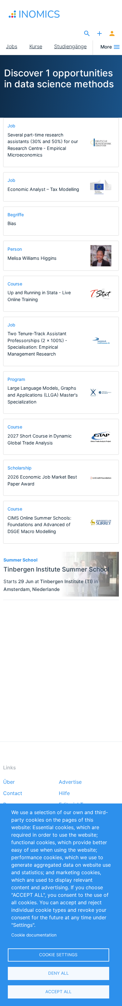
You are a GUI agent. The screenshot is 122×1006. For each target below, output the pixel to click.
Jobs (11, 46)
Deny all (58, 973)
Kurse (35, 46)
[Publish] (99, 33)
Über (9, 782)
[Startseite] (38, 14)
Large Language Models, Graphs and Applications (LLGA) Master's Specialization (43, 394)
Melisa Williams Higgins (32, 258)
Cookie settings (58, 954)
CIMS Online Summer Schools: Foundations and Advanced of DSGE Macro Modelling (39, 524)
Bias (12, 223)
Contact (12, 793)
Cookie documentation (34, 934)
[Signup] (112, 33)
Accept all (58, 991)
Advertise (70, 782)
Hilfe (64, 793)
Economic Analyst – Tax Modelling (43, 189)
